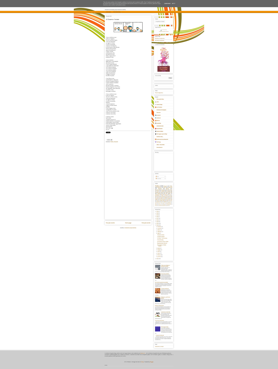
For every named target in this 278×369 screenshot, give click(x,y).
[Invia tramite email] (107, 140)
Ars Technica (159, 107)
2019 (157, 214)
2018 (157, 216)
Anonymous (157, 202)
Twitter (162, 195)
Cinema (157, 197)
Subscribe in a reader (159, 346)
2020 (157, 213)
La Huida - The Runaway (162, 238)
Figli (171, 199)
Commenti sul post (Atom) (130, 227)
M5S (171, 192)
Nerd (162, 192)
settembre (159, 231)
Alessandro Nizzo (160, 99)
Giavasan (159, 112)
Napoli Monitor (160, 128)
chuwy (142, 361)
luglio (158, 233)
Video (168, 196)
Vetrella (166, 195)
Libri (158, 191)
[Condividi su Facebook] (111, 140)
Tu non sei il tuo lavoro (159, 320)
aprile (158, 251)
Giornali (163, 191)
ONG (156, 204)
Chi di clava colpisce (165, 273)
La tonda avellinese (165, 288)
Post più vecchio (146, 223)
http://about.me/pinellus (159, 40)
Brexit (165, 202)
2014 (157, 223)
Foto (157, 200)
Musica (167, 188)
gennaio (159, 256)
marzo (158, 253)
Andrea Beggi (159, 104)
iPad (159, 196)
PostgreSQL (169, 204)
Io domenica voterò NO (165, 312)
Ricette (156, 205)
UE (161, 201)
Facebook (157, 198)
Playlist (164, 204)
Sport (156, 196)
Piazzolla (157, 201)
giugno (158, 248)
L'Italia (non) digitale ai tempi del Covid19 (165, 266)
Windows (165, 201)
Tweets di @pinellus (159, 92)
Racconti (116, 141)
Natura (167, 200)
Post (158, 176)
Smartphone (157, 195)
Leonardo (159, 115)
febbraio (159, 254)
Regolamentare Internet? (162, 243)
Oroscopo (160, 204)
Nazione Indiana (160, 131)
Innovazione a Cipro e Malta (162, 241)
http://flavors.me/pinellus (160, 38)
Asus (161, 202)
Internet (159, 187)
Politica (112, 141)
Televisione (157, 194)
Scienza (159, 193)
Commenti (159, 178)
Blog (171, 196)
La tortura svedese (161, 236)
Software (169, 198)
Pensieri (157, 190)
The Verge (159, 142)
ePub (168, 205)
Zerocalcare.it (159, 147)
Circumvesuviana (162, 199)
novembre (159, 228)
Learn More (167, 3)
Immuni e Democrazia (159, 305)
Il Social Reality (160, 239)
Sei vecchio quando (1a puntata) (161, 282)
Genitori (160, 188)
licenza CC (143, 353)
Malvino (158, 120)
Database (169, 202)
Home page (108, 11)
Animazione (164, 196)
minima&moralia (160, 125)
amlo (158, 101)
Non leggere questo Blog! (162, 134)
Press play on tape (164, 326)
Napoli (165, 186)
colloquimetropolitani (162, 205)
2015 (157, 221)
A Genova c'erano (160, 234)
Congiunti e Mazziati (160, 335)
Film (170, 194)
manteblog (159, 123)
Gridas (169, 193)
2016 (157, 220)
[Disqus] (128, 163)
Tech (164, 187)
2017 (157, 218)
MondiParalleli (168, 203)
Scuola (166, 192)
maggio (159, 249)
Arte (170, 197)
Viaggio (156, 199)
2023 (157, 211)
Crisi (170, 195)
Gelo (156, 203)
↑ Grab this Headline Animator (164, 31)
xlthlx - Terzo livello (160, 144)
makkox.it (159, 117)
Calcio (171, 190)
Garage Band (162, 200)
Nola (162, 194)
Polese (162, 197)
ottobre (158, 229)
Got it (173, 3)
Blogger (151, 361)
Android (169, 201)
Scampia (157, 192)
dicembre (159, 226)
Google (168, 191)
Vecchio (166, 194)
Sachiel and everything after (162, 139)
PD (167, 190)
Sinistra (162, 190)
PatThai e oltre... (160, 136)
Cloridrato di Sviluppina (161, 109)
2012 (157, 258)
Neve (171, 200)
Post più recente (110, 223)
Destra (168, 199)
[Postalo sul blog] (109, 140)
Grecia (163, 203)
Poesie (165, 198)
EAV (164, 193)
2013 (157, 225)
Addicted (166, 197)
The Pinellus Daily (116, 11)
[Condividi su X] (110, 140)
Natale (161, 198)
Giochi (159, 203)
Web (171, 186)
